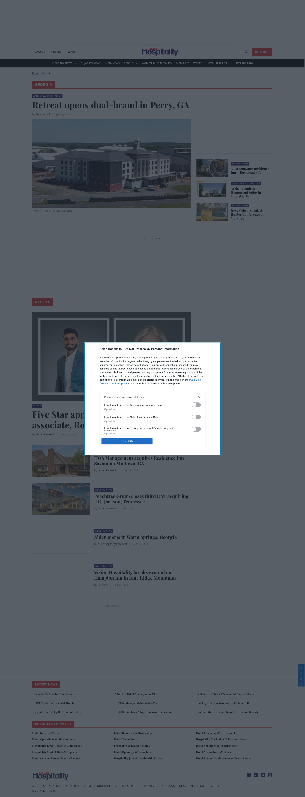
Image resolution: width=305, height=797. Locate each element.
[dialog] (152, 398)
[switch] (196, 404)
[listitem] (152, 397)
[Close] (213, 349)
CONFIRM (127, 441)
